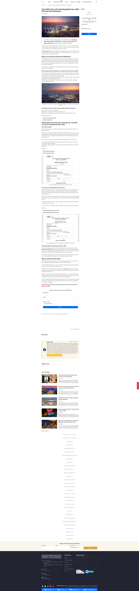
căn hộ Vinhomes (75, 345)
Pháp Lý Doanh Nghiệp (69, 560)
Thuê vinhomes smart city (48, 153)
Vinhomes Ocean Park (55, 41)
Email (44, 297)
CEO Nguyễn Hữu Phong (69, 569)
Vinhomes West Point (47, 119)
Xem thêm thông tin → (51, 357)
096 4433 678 (47, 570)
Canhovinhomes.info (61, 585)
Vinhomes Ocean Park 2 (47, 249)
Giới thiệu (66, 557)
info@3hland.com (47, 574)
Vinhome (66, 268)
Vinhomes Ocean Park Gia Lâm (49, 118)
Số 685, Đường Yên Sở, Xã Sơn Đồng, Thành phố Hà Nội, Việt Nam (53, 563)
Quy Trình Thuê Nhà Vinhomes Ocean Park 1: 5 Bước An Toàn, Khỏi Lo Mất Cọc (68, 387)
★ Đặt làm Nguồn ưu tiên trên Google (54, 355)
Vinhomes (67, 56)
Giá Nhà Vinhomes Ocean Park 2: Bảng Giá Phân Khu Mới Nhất (68, 398)
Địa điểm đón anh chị (85, 28)
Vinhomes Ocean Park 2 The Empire (53, 313)
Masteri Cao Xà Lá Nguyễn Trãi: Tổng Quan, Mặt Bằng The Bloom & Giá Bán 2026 (68, 421)
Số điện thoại (84, 24)
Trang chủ (43, 5)
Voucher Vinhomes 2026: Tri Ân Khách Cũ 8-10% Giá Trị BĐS (68, 410)
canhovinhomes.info (47, 578)
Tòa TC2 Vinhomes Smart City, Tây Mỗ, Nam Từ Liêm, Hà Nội (53, 565)
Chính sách (66, 562)
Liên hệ (66, 571)
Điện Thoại (45, 292)
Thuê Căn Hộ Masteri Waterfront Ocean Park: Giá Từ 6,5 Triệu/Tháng (67, 376)
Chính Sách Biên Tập (68, 564)
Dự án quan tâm (46, 301)
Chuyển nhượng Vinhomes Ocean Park (51, 210)
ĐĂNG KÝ (60, 307)
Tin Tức (44, 313)
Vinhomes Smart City (63, 313)
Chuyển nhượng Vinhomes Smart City (51, 212)
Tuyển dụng (67, 566)
